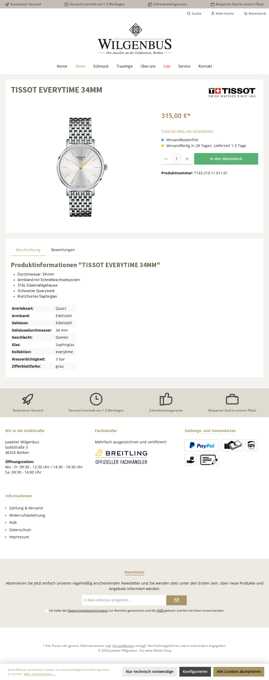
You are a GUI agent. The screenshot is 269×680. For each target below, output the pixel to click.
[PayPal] (202, 445)
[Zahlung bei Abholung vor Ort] (232, 445)
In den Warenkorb (226, 158)
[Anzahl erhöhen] (187, 159)
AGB (13, 522)
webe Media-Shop (158, 650)
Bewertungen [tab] (63, 249)
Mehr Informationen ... (39, 674)
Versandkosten (123, 645)
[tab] (28, 250)
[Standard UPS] (251, 445)
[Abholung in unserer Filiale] (190, 460)
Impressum (19, 537)
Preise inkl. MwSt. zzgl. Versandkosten (187, 131)
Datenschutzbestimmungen (88, 610)
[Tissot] (232, 92)
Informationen (18, 495)
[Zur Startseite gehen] (134, 38)
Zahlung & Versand (26, 508)
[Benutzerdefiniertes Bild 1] (121, 456)
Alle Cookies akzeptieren (239, 671)
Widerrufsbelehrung (27, 515)
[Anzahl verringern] (166, 159)
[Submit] (176, 600)
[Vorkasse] (209, 460)
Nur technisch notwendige (149, 671)
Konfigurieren (195, 671)
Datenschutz (20, 529)
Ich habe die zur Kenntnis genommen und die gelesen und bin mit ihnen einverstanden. (136, 610)
